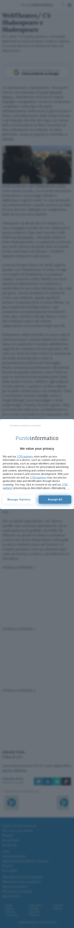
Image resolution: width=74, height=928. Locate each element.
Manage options (19, 499)
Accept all (55, 499)
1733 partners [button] (25, 456)
